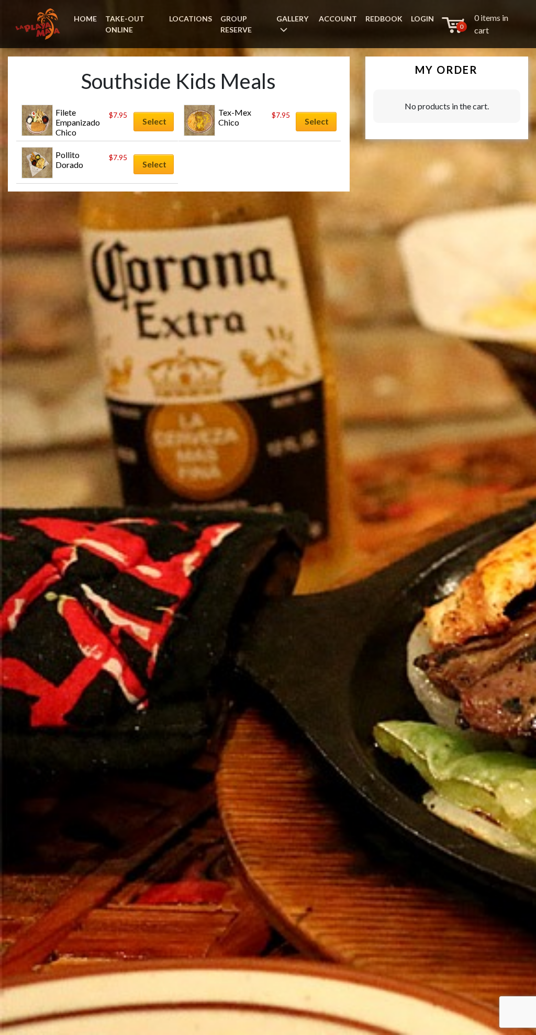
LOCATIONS (190, 18)
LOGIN (422, 18)
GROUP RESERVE (236, 24)
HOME (85, 18)
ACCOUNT (338, 18)
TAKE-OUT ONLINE (124, 24)
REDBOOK (384, 18)
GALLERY (292, 18)
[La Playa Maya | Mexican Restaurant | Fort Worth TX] (37, 24)
